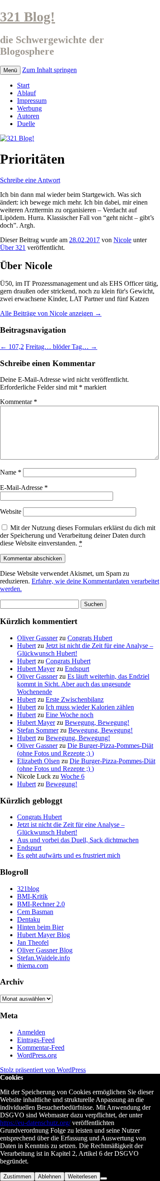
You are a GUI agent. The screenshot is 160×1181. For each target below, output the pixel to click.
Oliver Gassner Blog (45, 950)
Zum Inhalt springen (49, 69)
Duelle (26, 123)
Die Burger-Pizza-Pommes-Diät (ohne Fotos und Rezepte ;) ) (85, 749)
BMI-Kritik (32, 896)
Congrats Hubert (89, 638)
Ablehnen (49, 1176)
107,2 (12, 346)
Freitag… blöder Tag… (61, 346)
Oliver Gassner (37, 638)
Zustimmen (17, 1176)
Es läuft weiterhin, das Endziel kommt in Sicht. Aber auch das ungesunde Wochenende (83, 684)
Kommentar (18, 401)
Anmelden (31, 1032)
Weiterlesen (82, 1176)
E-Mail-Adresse (24, 487)
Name (10, 472)
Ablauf (26, 93)
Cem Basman (35, 911)
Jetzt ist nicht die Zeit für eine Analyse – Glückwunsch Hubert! (71, 828)
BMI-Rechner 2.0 (41, 904)
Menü (10, 70)
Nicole (122, 239)
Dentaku (28, 919)
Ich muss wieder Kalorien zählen (90, 707)
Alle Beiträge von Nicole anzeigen (51, 313)
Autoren (28, 116)
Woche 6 (72, 776)
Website (10, 511)
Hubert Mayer (36, 668)
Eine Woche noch (69, 714)
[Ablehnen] (103, 1178)
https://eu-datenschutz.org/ (35, 1122)
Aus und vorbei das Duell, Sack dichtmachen (78, 840)
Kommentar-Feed (40, 1047)
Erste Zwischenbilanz (75, 699)
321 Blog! (27, 16)
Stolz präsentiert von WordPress (43, 1069)
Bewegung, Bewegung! (97, 722)
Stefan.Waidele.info (43, 957)
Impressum (32, 100)
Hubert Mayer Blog (43, 934)
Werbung (29, 108)
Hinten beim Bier (40, 927)
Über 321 (13, 247)
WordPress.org (37, 1055)
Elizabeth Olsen (38, 761)
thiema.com (32, 965)
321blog (28, 888)
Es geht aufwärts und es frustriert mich (68, 855)
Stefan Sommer (37, 730)
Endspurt (77, 668)
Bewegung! (61, 784)
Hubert (26, 645)
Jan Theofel (33, 942)
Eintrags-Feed (36, 1039)
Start (23, 85)
